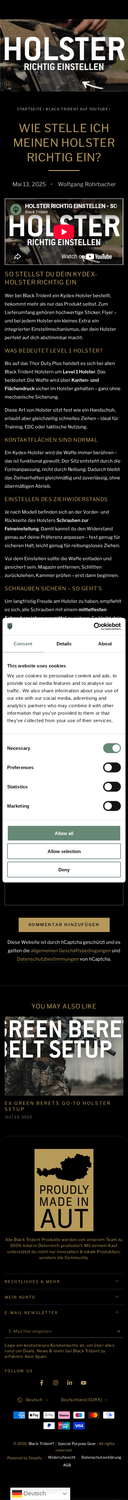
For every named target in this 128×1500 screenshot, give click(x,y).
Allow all (64, 833)
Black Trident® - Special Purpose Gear (63, 1443)
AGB (67, 1465)
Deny (64, 869)
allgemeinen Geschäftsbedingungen (71, 950)
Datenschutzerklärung (101, 1457)
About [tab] (105, 643)
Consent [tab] (23, 643)
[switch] (112, 767)
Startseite (29, 109)
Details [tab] (64, 643)
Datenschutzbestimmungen (48, 959)
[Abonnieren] (119, 1331)
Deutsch (34, 1493)
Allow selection (64, 851)
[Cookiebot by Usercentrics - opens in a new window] (93, 626)
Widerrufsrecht (61, 1457)
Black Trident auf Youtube (77, 109)
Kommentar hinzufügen (64, 924)
